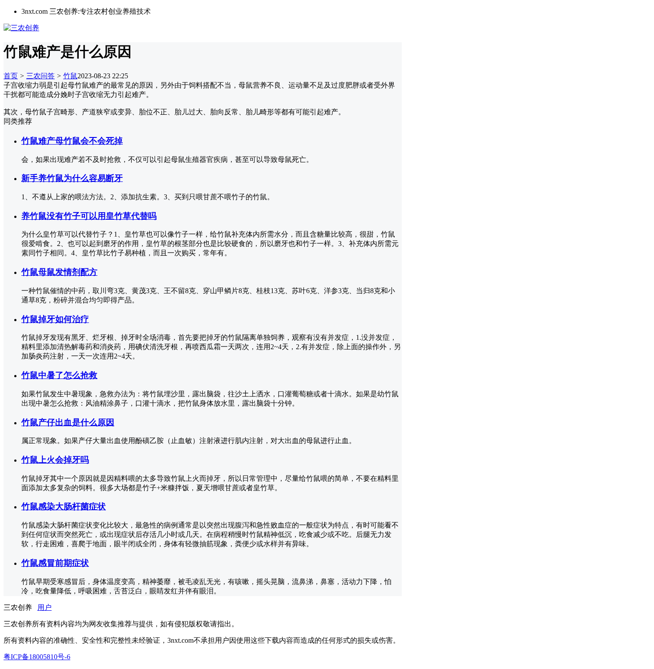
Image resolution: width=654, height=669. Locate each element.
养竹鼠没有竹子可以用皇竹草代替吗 (89, 216)
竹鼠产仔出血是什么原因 (67, 422)
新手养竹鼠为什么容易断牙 (72, 178)
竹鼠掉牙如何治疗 (55, 319)
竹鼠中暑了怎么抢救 (59, 375)
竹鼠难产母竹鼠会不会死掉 (72, 140)
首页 (11, 76)
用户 (44, 607)
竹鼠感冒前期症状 (55, 563)
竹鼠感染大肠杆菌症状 (63, 506)
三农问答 (40, 76)
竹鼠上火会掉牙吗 (55, 459)
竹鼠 (70, 76)
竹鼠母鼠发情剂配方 (59, 272)
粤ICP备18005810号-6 (37, 657)
